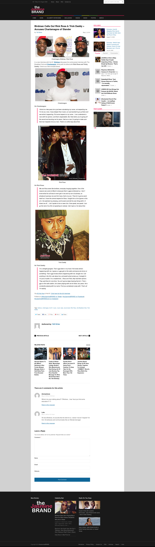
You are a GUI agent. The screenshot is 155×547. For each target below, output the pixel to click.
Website (36, 471)
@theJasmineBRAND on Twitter (51, 296)
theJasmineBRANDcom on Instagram (46, 299)
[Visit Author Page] (37, 326)
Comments (114, 53)
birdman (40, 308)
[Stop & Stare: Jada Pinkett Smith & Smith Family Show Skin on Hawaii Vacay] (89, 521)
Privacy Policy (90, 544)
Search (117, 544)
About (57, 2)
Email (36, 464)
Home (52, 2)
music (54, 308)
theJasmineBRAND (44, 544)
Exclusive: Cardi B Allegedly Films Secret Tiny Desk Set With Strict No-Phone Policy (114, 32)
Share (64, 314)
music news (60, 308)
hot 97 (50, 308)
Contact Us (68, 2)
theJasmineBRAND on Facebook (73, 296)
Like (45, 314)
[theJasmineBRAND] (37, 9)
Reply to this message (48, 405)
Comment (37, 437)
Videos (78, 18)
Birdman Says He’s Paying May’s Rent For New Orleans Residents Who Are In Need (65, 517)
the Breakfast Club (82, 308)
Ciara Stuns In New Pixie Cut (62, 535)
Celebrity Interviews (54, 18)
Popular (97, 53)
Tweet (38, 314)
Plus (51, 314)
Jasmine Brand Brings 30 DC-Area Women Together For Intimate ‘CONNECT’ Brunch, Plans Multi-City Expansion (84, 367)
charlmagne (46, 308)
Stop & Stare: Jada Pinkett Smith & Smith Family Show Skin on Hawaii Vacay (88, 529)
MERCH (101, 18)
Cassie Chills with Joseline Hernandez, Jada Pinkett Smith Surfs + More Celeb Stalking (89, 512)
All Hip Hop (40, 293)
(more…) (109, 62)
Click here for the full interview (60, 293)
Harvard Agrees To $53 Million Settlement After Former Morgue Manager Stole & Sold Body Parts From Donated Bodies (40, 368)
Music (85, 18)
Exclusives (68, 18)
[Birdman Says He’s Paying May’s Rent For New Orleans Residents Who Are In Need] (65, 507)
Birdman (57, 62)
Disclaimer (81, 544)
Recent (105, 53)
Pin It (58, 314)
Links (122, 544)
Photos (93, 18)
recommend (67, 308)
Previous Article (43, 336)
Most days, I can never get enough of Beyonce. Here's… (109, 72)
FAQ (62, 2)
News (41, 18)
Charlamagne (51, 64)
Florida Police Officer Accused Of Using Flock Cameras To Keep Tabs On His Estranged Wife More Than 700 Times (69, 368)
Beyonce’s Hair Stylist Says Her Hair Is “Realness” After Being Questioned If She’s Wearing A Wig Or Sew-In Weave (65, 530)
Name (36, 458)
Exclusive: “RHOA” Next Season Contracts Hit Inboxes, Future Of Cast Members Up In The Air (113, 45)
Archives (111, 544)
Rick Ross (73, 308)
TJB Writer (39, 32)
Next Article (83, 336)
